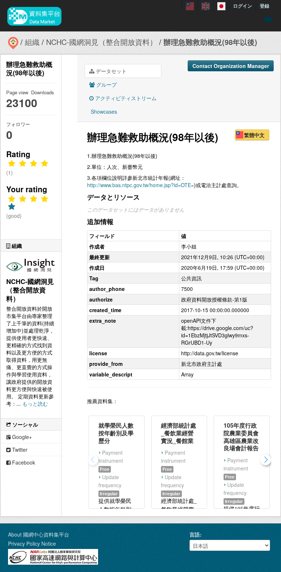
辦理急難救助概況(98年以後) (210, 42)
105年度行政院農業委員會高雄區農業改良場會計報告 (241, 436)
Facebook (23, 462)
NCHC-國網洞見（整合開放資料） (101, 42)
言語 (195, 534)
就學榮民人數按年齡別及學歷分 (116, 433)
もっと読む (35, 403)
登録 (264, 5)
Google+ (21, 436)
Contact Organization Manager (230, 65)
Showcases (103, 111)
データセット (110, 71)
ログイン (242, 5)
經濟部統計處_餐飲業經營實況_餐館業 (178, 433)
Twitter (19, 449)
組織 (32, 42)
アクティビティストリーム (125, 98)
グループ (106, 84)
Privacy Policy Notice (32, 543)
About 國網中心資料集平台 (38, 534)
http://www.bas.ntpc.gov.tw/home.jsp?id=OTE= (140, 185)
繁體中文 (254, 135)
